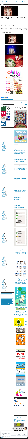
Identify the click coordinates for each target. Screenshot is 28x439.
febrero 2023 (3, 169)
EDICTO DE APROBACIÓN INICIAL (18, 203)
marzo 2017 (3, 237)
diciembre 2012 (3, 286)
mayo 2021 (3, 189)
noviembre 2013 (4, 275)
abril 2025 (3, 144)
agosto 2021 (3, 186)
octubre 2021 (3, 184)
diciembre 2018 (3, 217)
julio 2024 (3, 153)
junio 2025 (3, 142)
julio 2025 (3, 141)
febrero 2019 (3, 215)
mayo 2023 (3, 166)
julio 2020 (3, 199)
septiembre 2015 (4, 254)
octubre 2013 (3, 276)
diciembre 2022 (4, 171)
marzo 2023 (3, 168)
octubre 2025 (3, 138)
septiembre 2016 (4, 243)
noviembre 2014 (4, 264)
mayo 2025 (3, 143)
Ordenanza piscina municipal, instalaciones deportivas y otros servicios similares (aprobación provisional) (21, 249)
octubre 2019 (3, 207)
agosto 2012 (3, 290)
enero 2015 (3, 262)
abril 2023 (3, 167)
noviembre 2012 (4, 287)
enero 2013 (3, 285)
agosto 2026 (3, 129)
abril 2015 (3, 259)
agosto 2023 (3, 163)
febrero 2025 (3, 146)
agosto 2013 (3, 278)
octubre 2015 (3, 253)
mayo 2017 (3, 235)
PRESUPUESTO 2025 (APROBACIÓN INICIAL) (20, 159)
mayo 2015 (3, 258)
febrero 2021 (3, 192)
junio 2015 (3, 257)
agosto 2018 (3, 221)
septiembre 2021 (4, 185)
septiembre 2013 (4, 277)
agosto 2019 (3, 209)
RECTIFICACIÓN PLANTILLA (17, 163)
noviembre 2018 (4, 218)
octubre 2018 (3, 219)
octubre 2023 (3, 161)
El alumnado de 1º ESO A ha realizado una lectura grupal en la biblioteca (18, 102)
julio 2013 (3, 279)
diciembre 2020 (4, 194)
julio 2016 (3, 245)
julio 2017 (3, 233)
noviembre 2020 (4, 195)
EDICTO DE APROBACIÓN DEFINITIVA (19, 161)
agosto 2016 (3, 244)
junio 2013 (3, 280)
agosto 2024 (3, 152)
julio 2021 (3, 187)
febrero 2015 (3, 261)
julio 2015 (3, 256)
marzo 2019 (3, 214)
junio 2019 (3, 211)
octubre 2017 (3, 230)
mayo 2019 (3, 212)
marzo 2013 (3, 283)
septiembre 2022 (4, 174)
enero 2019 (3, 216)
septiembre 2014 (4, 266)
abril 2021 (3, 190)
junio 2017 (3, 234)
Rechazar (19, 434)
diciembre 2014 (3, 263)
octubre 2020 (3, 196)
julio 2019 (3, 210)
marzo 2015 (3, 260)
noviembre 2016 (4, 241)
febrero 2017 (3, 238)
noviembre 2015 (4, 252)
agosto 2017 (3, 232)
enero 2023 (3, 170)
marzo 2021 (3, 191)
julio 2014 (3, 268)
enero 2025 (3, 147)
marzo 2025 (3, 145)
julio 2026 (3, 130)
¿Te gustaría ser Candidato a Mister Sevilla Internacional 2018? (8, 101)
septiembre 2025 (4, 139)
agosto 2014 (3, 267)
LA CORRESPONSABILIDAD (18, 307)
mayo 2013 (3, 281)
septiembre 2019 (4, 208)
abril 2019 (3, 213)
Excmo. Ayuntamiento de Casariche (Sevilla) (14, 2)
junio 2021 (3, 188)
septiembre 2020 (4, 197)
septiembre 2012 (4, 289)
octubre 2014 (3, 265)
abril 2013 (3, 282)
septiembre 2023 (4, 162)
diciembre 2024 (4, 148)
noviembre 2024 (4, 149)
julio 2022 (3, 176)
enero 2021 (3, 193)
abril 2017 (3, 236)
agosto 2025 (3, 140)
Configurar (24, 434)
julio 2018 (3, 222)
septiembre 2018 (4, 220)
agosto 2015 (3, 255)
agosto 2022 (3, 175)
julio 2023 (3, 164)
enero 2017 (3, 239)
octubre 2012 (3, 288)
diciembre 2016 (3, 240)
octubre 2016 (3, 242)
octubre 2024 (3, 150)
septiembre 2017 (4, 231)
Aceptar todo (14, 434)
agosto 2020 (3, 198)
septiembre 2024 (4, 151)
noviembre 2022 (4, 172)
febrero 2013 (3, 284)
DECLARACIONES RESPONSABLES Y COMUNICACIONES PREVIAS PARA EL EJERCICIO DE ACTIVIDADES (20, 347)
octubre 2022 (3, 173)
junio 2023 (3, 165)
